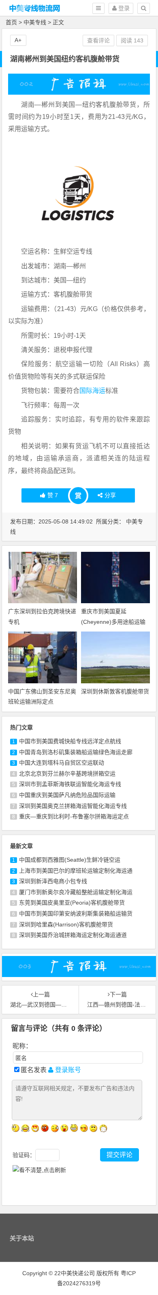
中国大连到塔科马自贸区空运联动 (61, 762)
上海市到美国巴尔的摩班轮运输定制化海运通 (75, 870)
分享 (110, 495)
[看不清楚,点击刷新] (39, 1170)
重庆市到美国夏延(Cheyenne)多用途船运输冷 (113, 621)
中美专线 (34, 22)
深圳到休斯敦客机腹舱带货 (115, 691)
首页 (11, 22)
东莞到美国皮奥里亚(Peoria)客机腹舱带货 (72, 902)
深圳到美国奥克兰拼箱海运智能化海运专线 (73, 806)
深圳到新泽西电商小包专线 (53, 881)
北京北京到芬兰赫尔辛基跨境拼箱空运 (67, 773)
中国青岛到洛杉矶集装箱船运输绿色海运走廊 (75, 752)
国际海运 (92, 390)
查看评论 (98, 40)
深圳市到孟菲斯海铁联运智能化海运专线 (70, 784)
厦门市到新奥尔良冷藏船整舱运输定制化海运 (75, 892)
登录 (123, 8)
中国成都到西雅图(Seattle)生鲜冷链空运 (69, 859)
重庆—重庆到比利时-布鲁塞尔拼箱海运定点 (74, 816)
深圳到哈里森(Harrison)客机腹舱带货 (66, 924)
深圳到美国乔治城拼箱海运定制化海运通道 (73, 935)
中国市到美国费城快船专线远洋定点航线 (70, 741)
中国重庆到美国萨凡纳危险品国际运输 (67, 795)
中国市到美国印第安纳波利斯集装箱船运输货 (75, 913)
